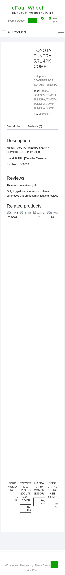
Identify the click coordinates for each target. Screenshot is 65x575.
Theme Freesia (42, 565)
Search (32, 20)
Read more (17, 498)
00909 (44, 91)
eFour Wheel (27, 8)
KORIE (46, 114)
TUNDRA (51, 84)
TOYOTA (39, 84)
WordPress (32, 570)
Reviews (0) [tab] (34, 126)
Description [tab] (14, 126)
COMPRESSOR (43, 80)
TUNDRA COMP (44, 108)
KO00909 (39, 95)
